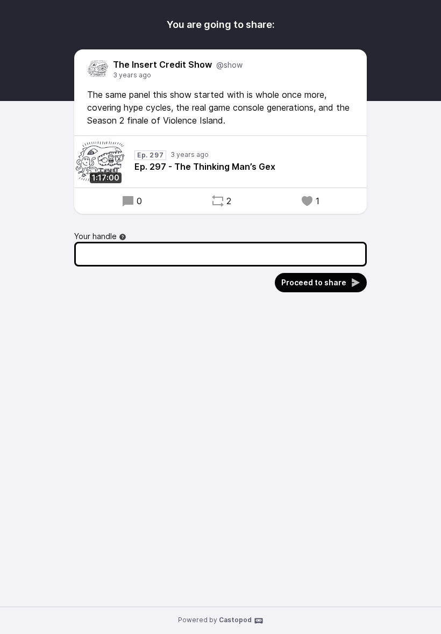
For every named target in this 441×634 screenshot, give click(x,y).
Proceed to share (313, 282)
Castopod (235, 620)
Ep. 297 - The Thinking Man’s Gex (204, 166)
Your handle (95, 236)
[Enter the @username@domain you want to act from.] (122, 237)
